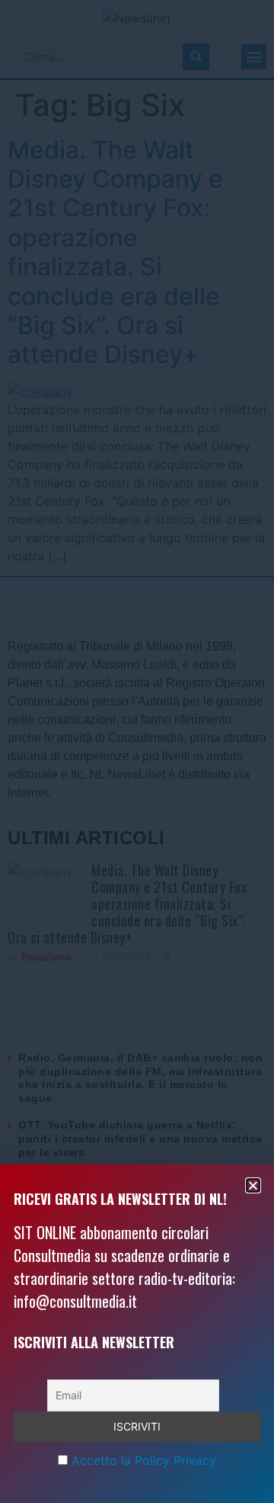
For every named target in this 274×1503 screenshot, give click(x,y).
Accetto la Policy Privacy (144, 1460)
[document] (137, 751)
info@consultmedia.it (75, 1300)
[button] (253, 1185)
